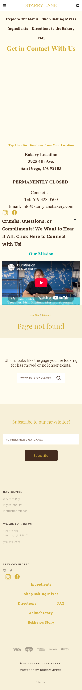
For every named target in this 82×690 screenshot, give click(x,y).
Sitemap (41, 682)
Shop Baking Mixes (59, 19)
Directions (27, 603)
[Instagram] (5, 213)
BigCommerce (51, 670)
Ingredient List (12, 505)
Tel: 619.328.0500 (41, 199)
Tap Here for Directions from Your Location (41, 145)
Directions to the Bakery (53, 28)
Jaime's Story (41, 613)
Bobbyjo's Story (41, 622)
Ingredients (17, 28)
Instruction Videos (15, 511)
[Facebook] (14, 213)
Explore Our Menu (22, 19)
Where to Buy (11, 499)
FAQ (41, 38)
